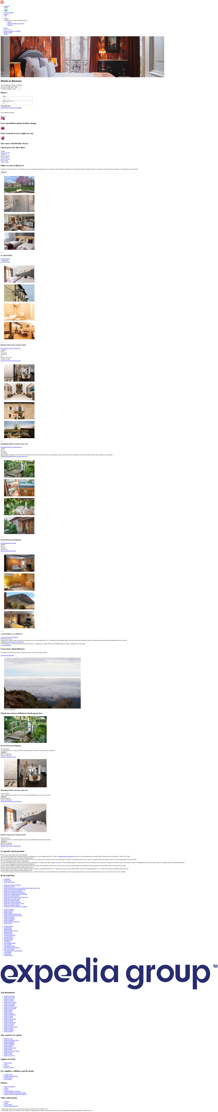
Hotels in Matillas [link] (9, 920)
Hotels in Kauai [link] (8, 1052)
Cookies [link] (6, 1089)
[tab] (7, 879)
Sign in (6, 18)
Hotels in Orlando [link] (9, 1000)
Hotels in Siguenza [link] (9, 909)
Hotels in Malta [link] (8, 1046)
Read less (3, 172)
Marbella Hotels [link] (8, 934)
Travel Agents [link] (8, 1079)
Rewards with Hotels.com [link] (11, 1106)
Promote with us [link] (8, 1077)
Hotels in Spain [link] (8, 32)
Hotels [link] (6, 28)
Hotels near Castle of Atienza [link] (12, 905)
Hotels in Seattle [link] (8, 1028)
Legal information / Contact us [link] (12, 1091)
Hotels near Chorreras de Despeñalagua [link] (14, 892)
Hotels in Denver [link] (8, 1013)
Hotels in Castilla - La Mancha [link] (12, 31)
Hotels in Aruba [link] (8, 1038)
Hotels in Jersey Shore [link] (10, 1048)
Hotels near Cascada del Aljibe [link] (12, 885)
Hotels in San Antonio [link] (10, 1019)
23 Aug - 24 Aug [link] (5, 152)
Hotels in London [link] (9, 1025)
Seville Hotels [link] (8, 927)
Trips (5, 15)
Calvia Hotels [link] (7, 944)
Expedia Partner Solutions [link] (11, 1076)
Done (19, 107)
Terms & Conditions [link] (9, 1086)
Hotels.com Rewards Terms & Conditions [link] (15, 1094)
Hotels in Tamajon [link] (9, 917)
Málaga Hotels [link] (8, 932)
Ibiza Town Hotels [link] (9, 949)
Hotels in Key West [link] (9, 1024)
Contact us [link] (7, 1066)
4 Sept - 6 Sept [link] (5, 162)
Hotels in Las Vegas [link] (9, 996)
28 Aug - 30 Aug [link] (5, 159)
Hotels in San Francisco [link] (10, 1007)
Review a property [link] (9, 1067)
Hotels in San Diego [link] (9, 1004)
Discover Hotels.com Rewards (15, 23)
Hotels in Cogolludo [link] (9, 918)
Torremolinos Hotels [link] (9, 946)
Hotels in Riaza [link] (8, 912)
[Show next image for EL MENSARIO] (2, 252)
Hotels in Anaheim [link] (9, 1030)
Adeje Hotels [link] (7, 952)
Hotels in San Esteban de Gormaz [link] (13, 915)
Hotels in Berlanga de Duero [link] (12, 921)
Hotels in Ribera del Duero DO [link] (12, 914)
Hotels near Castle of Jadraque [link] (12, 902)
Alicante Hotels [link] (8, 940)
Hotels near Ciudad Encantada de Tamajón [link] (15, 894)
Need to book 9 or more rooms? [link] (9, 107)
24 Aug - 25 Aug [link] (5, 155)
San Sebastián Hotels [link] (9, 943)
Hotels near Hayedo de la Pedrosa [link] (13, 891)
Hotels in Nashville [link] (9, 1005)
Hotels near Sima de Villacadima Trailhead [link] (15, 906)
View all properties (6, 645)
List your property (9, 12)
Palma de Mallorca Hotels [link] (11, 930)
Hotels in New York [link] (9, 997)
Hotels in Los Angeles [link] (10, 1008)
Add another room (5, 106)
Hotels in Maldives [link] (9, 1043)
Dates (2, 87)
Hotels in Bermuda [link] (9, 1045)
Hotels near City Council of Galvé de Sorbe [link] (16, 897)
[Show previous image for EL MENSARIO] (1, 252)
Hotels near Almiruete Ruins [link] (11, 895)
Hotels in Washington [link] (10, 1014)
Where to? (3, 85)
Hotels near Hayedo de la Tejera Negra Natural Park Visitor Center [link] (22, 888)
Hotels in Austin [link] (8, 1016)
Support (6, 14)
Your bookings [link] (8, 1063)
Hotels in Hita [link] (8, 923)
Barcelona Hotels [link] (8, 926)
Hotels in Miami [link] (8, 1010)
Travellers (3, 89)
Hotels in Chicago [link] (9, 999)
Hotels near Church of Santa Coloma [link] (14, 903)
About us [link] (6, 1101)
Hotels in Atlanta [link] (8, 1017)
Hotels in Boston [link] (8, 1020)
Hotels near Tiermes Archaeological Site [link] (15, 889)
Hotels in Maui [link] (8, 1049)
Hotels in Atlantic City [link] (10, 1022)
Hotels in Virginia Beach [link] (10, 1027)
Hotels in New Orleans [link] (10, 1002)
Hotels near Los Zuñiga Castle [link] (12, 899)
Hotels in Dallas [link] (8, 1031)
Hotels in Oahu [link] (8, 1054)
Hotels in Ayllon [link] (8, 911)
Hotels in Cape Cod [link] (9, 1055)
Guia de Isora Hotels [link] (9, 935)
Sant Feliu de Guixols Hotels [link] (12, 947)
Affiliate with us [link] (8, 1074)
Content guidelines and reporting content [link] (15, 1092)
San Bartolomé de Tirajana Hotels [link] (13, 950)
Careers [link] (6, 1103)
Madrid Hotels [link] (8, 929)
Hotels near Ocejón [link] (9, 886)
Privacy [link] (6, 1088)
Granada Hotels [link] (8, 955)
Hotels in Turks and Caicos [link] (11, 1040)
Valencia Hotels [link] (8, 937)
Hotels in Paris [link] (8, 1011)
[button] (109, 875)
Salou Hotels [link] (7, 954)
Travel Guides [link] (8, 1104)
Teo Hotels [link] (7, 941)
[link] (21, 25)
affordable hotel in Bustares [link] (65, 856)
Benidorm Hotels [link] (8, 938)
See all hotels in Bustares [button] (7, 655)
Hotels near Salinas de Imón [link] (11, 900)
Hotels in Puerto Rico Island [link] (11, 1051)
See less (3, 456)
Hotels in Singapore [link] (9, 1041)
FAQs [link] (5, 1064)
